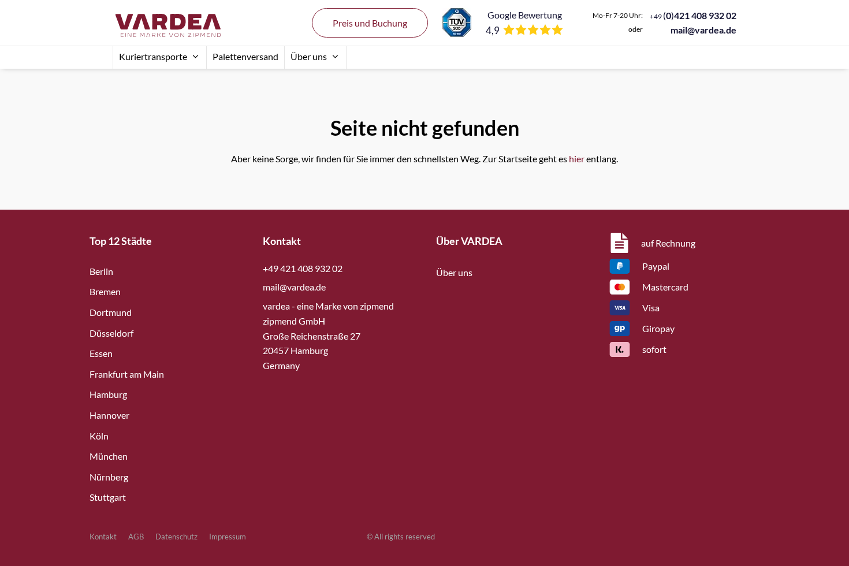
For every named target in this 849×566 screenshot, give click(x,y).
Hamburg (108, 394)
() (693, 15)
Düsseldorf (111, 332)
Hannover (109, 414)
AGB (136, 536)
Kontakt (103, 536)
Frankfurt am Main (127, 373)
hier (576, 158)
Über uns (309, 56)
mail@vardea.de (703, 29)
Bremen (105, 291)
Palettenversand (245, 56)
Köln (99, 435)
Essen (101, 353)
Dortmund (111, 312)
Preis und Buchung (370, 22)
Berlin (101, 271)
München (109, 455)
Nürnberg (109, 476)
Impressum (227, 536)
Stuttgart (108, 496)
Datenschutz (176, 536)
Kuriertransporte (153, 56)
